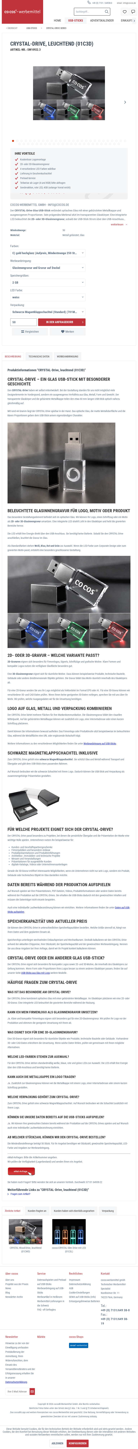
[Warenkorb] (133, 12)
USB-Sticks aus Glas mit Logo (35, 972)
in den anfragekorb (59, 322)
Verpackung (108, 1210)
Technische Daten (39, 356)
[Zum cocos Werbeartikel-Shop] (78, 1345)
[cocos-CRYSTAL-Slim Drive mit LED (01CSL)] (69, 1231)
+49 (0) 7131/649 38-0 (115, 1310)
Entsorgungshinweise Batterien (84, 1301)
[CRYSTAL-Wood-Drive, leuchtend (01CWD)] (25, 1231)
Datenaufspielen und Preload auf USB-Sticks (51, 1282)
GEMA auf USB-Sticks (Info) (82, 1296)
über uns (9, 1279)
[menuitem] (100, 3)
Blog (7, 1292)
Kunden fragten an (37, 1210)
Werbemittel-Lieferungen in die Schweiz (50, 1303)
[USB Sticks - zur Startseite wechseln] (22, 11)
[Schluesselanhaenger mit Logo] (69, 1171)
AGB (71, 1288)
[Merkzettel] (125, 12)
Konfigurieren (77, 1443)
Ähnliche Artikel (12, 1210)
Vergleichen (32, 331)
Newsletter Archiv (14, 1296)
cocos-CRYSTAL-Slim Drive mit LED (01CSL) (69, 1249)
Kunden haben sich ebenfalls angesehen (74, 1210)
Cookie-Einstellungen (79, 1292)
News (8, 1288)
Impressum (74, 1279)
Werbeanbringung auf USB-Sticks (100, 743)
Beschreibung (13, 356)
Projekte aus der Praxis (16, 1284)
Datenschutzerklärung (80, 1284)
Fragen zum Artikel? (20, 1194)
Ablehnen (57, 1443)
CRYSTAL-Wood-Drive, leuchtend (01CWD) (26, 1249)
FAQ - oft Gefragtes (46, 1309)
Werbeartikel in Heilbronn (49, 1296)
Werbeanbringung (67, 356)
